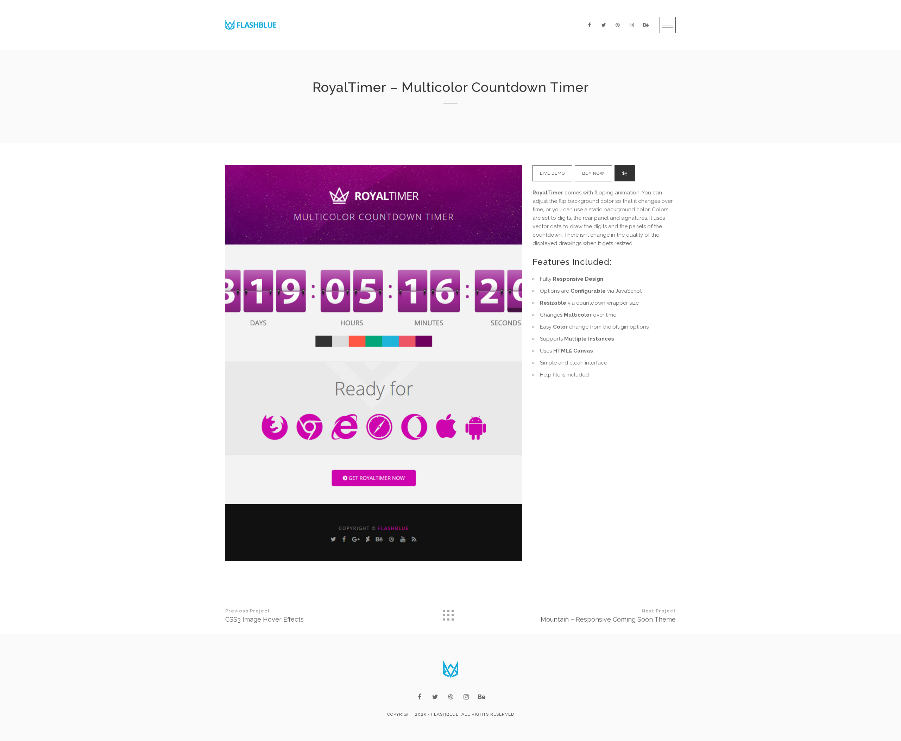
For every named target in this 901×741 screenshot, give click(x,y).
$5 (625, 173)
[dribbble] (618, 25)
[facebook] (590, 25)
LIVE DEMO (552, 173)
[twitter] (604, 25)
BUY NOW (593, 173)
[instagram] (632, 25)
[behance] (646, 25)
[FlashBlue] (250, 25)
